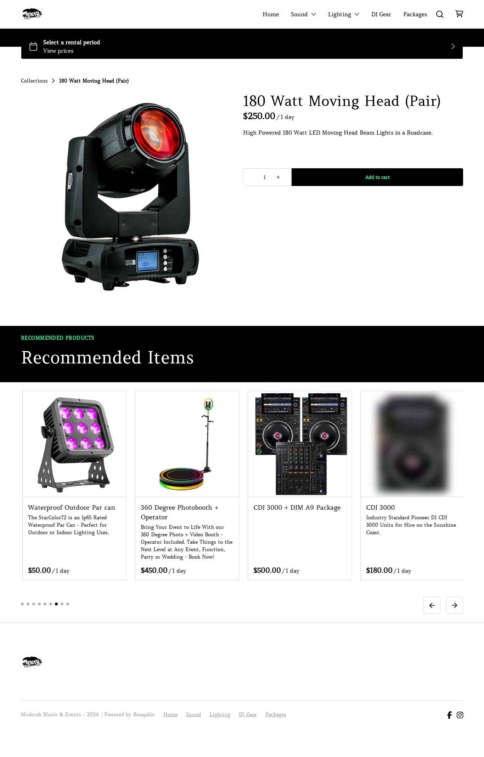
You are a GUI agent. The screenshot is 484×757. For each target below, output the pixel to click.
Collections (34, 80)
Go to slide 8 (62, 603)
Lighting (339, 14)
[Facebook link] (449, 716)
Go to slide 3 (33, 603)
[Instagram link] (460, 716)
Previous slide (431, 605)
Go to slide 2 (28, 603)
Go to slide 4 (39, 603)
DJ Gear (381, 14)
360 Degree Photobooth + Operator (113, 512)
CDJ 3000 (314, 507)
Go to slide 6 (51, 603)
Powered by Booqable (129, 714)
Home (271, 14)
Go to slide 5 (45, 603)
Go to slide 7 (56, 603)
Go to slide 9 (68, 603)
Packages (415, 14)
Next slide (454, 605)
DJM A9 (425, 507)
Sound (299, 14)
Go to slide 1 (22, 603)
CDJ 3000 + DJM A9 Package (231, 507)
